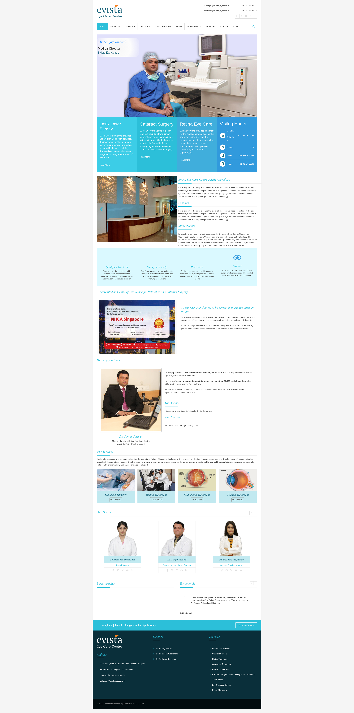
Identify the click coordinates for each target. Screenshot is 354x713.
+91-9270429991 (249, 11)
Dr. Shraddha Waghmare (176, 559)
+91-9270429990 (249, 6)
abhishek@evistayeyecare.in (216, 11)
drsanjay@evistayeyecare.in (216, 6)
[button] (254, 26)
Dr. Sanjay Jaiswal (122, 559)
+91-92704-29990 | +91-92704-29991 (116, 672)
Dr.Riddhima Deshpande (231, 559)
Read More (105, 165)
